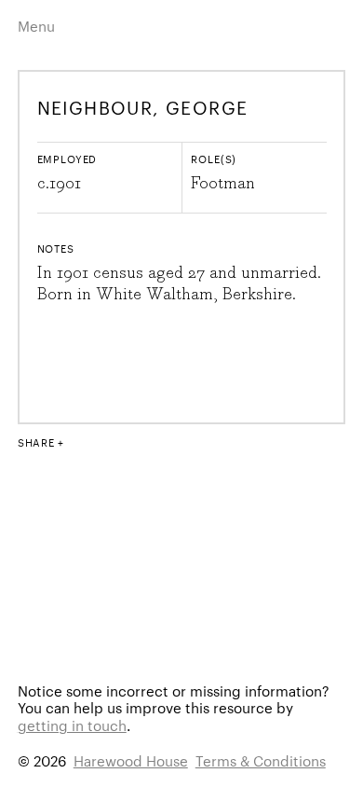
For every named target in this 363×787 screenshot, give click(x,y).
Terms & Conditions (260, 760)
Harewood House (131, 760)
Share (36, 442)
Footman (223, 183)
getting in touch (72, 725)
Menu (36, 25)
